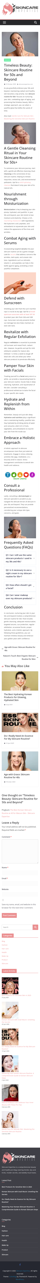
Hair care (5, 949)
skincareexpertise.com (26, 84)
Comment (7, 837)
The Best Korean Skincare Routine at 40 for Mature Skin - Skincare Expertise (18, 813)
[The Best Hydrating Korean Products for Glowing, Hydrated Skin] (20, 673)
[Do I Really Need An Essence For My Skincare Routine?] (20, 714)
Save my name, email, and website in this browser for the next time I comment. (19, 906)
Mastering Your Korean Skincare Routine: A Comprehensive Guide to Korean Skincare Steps (18, 1075)
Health (4, 952)
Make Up (5, 956)
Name (5, 867)
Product (5, 960)
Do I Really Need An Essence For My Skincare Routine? (18, 737)
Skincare (7, 60)
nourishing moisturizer (12, 221)
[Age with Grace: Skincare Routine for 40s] (20, 753)
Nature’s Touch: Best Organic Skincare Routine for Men (19, 657)
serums (13, 254)
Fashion (5, 945)
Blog (3, 941)
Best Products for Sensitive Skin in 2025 (16, 995)
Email (5, 878)
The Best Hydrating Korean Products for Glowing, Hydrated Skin (18, 697)
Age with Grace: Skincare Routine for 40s (19, 649)
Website (5, 889)
